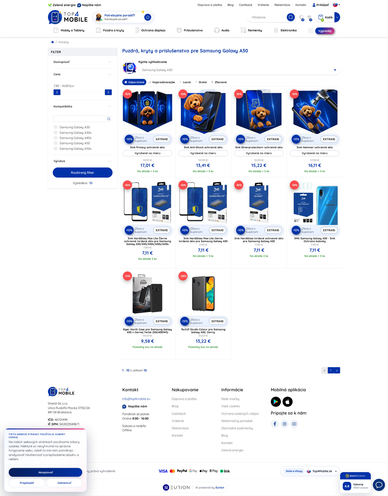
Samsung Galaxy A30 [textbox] (157, 70)
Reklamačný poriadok (237, 421)
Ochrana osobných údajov (240, 413)
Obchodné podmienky (237, 428)
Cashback (245, 5)
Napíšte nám (91, 5)
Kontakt (300, 5)
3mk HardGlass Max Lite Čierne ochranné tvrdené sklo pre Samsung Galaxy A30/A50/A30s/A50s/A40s (147, 241)
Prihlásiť (322, 5)
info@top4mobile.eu (136, 399)
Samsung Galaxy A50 (75, 143)
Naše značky (230, 399)
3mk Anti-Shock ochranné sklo (203, 147)
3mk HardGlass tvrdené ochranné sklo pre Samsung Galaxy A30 (258, 240)
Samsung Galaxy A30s (75, 133)
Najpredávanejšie (163, 82)
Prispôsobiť (27, 482)
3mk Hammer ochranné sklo (315, 147)
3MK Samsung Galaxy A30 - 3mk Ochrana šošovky (314, 240)
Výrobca (59, 161)
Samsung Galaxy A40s (75, 138)
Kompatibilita (63, 106)
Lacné (187, 82)
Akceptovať (45, 472)
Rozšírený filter (82, 173)
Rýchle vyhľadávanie (152, 62)
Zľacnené (221, 82)
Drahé (203, 82)
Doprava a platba (210, 5)
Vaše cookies (230, 406)
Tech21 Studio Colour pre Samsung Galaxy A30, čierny (203, 331)
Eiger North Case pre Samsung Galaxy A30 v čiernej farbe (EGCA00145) (147, 331)
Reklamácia (282, 5)
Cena (57, 74)
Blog (231, 5)
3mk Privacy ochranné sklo (147, 147)
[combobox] (239, 70)
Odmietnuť (64, 482)
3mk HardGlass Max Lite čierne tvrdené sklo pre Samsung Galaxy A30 (203, 240)
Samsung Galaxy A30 (75, 127)
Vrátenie (263, 5)
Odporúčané (136, 82)
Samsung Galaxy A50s (75, 148)
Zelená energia (64, 5)
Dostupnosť (62, 62)
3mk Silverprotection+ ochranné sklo (259, 147)
